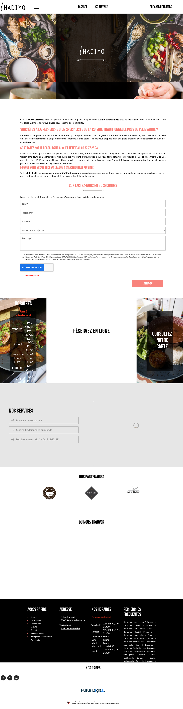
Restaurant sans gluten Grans (138, 635)
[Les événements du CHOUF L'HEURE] (136, 425)
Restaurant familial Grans (134, 641)
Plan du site (35, 640)
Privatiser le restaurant (29, 420)
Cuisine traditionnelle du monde (34, 429)
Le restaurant (36, 620)
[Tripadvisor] (16, 677)
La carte (82, 6)
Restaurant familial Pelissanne (138, 632)
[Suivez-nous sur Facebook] (3, 677)
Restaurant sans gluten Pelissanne (138, 622)
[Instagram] (9, 677)
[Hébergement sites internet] (93, 691)
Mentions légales (37, 633)
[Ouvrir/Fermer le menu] (36, 7)
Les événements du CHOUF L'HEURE (37, 439)
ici (91, 259)
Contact (34, 630)
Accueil (33, 617)
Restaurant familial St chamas (138, 625)
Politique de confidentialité (41, 636)
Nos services (101, 6)
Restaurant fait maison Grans (138, 628)
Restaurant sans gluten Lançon (138, 638)
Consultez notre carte (162, 340)
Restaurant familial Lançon (134, 648)
